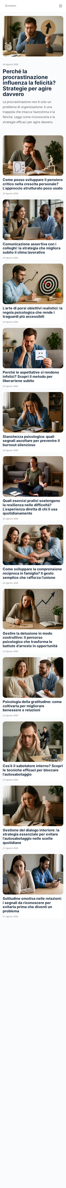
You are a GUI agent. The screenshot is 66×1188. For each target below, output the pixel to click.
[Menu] (60, 5)
